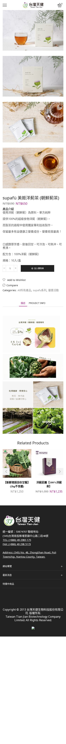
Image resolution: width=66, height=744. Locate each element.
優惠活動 (53, 290)
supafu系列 (39, 290)
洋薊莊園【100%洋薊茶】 (49, 484)
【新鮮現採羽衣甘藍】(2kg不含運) (17, 484)
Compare (12, 285)
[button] (6, 471)
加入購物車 (39, 268)
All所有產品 (24, 290)
